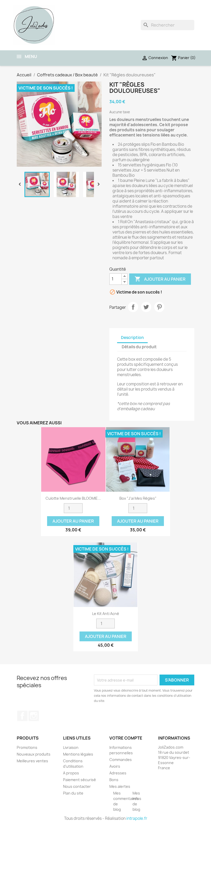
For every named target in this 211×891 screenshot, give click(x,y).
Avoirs (114, 766)
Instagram (34, 716)
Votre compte (125, 738)
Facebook (22, 716)
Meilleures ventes (32, 760)
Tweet (146, 307)
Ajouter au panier (160, 279)
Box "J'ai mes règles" (137, 498)
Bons (113, 779)
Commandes (120, 759)
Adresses (117, 773)
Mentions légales (78, 754)
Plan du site (73, 793)
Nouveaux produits (33, 754)
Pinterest (159, 307)
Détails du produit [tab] (139, 347)
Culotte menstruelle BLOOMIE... (73, 498)
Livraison (70, 747)
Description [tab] (132, 337)
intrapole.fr (136, 818)
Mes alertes (119, 786)
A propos (71, 773)
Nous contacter (77, 786)
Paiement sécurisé (79, 779)
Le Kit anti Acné (105, 613)
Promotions (27, 747)
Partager (133, 307)
